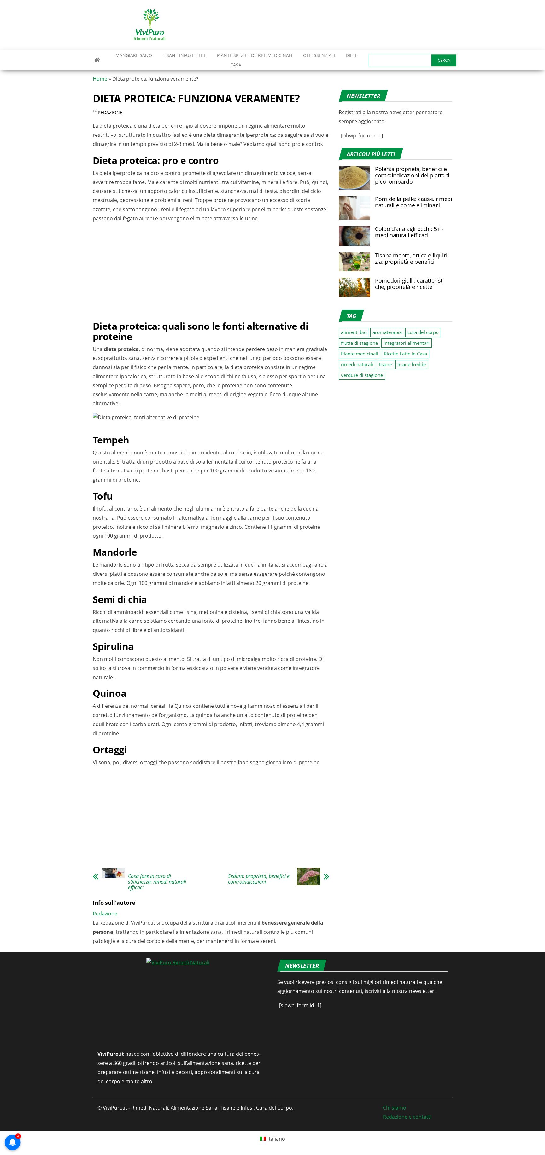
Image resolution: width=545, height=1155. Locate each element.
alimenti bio (354, 332)
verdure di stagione (362, 375)
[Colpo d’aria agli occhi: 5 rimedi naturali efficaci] (354, 235)
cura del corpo (423, 332)
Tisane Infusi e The (184, 55)
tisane (385, 364)
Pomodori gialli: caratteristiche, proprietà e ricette (410, 284)
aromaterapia (387, 332)
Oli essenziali (319, 55)
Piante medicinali (359, 353)
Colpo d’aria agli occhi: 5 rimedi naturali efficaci (409, 232)
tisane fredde (411, 364)
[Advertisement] (337, 25)
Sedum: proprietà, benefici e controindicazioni (259, 879)
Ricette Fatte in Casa (405, 353)
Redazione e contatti (407, 1116)
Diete (352, 55)
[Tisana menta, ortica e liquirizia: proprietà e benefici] (354, 261)
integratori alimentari (407, 343)
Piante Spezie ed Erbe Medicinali (254, 55)
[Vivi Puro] (97, 59)
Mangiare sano (133, 55)
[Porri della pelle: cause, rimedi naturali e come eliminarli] (354, 207)
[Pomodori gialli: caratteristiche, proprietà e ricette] (354, 286)
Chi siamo (394, 1107)
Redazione (110, 112)
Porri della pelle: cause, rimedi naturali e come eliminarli (413, 202)
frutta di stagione (359, 343)
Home (100, 78)
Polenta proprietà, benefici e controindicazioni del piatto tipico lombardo (413, 175)
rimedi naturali (357, 364)
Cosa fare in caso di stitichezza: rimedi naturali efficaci (157, 881)
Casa (235, 65)
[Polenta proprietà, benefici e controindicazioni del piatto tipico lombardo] (354, 177)
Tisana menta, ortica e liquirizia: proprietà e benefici (412, 258)
